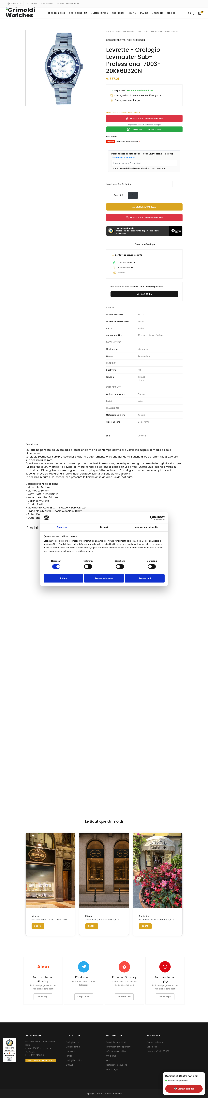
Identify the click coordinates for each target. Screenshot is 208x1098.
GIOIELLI (171, 13)
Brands (144, 13)
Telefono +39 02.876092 (68, 3)
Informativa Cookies (116, 1051)
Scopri (37, 926)
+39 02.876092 (163, 1051)
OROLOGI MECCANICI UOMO (136, 31)
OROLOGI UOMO (113, 31)
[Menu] (14, 1039)
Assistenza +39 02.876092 (40, 1060)
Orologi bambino (74, 1060)
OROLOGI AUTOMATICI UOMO (164, 31)
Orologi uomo (56, 13)
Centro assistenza (155, 1042)
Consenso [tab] (61, 527)
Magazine (157, 13)
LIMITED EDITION (99, 13)
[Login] (194, 13)
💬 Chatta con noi (184, 1088)
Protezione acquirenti (116, 1064)
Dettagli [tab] (104, 527)
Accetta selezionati (104, 578)
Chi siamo (32, 3)
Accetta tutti (145, 578)
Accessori (118, 13)
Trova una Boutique (145, 244)
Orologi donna (78, 13)
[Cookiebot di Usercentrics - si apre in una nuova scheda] (152, 518)
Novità (132, 13)
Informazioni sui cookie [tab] (146, 527)
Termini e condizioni (116, 1042)
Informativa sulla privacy (118, 1046)
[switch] (88, 566)
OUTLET (69, 1064)
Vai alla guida (144, 294)
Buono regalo (112, 1069)
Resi (108, 1060)
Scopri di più (43, 996)
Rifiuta (63, 578)
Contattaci (151, 1046)
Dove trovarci (47, 3)
